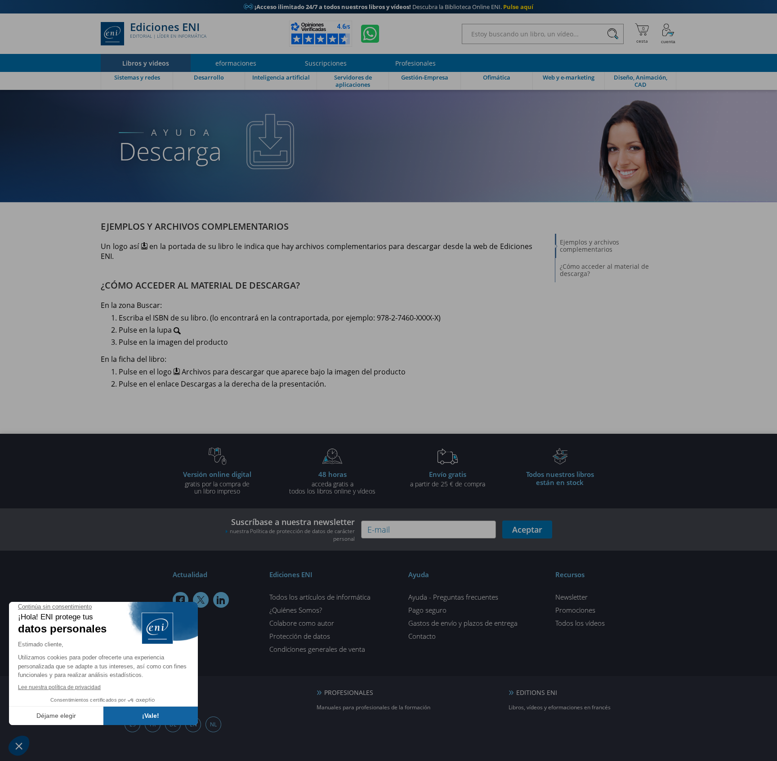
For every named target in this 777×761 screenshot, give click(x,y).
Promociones (575, 609)
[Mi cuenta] (668, 33)
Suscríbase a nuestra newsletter (292, 529)
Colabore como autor (301, 623)
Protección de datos (299, 636)
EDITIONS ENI (536, 692)
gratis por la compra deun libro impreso (217, 482)
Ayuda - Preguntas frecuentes (453, 596)
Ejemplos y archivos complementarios (589, 246)
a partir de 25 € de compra (447, 479)
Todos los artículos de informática (320, 596)
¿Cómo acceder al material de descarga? (604, 270)
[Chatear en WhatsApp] (370, 34)
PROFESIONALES (348, 692)
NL (213, 724)
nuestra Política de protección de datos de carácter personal (292, 535)
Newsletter (571, 596)
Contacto (422, 636)
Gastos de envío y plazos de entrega (463, 623)
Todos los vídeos (580, 623)
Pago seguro (427, 609)
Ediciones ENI (168, 30)
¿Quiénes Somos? (295, 609)
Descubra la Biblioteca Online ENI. (388, 7)
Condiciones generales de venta (317, 649)
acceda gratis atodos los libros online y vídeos (332, 482)
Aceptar (527, 529)
